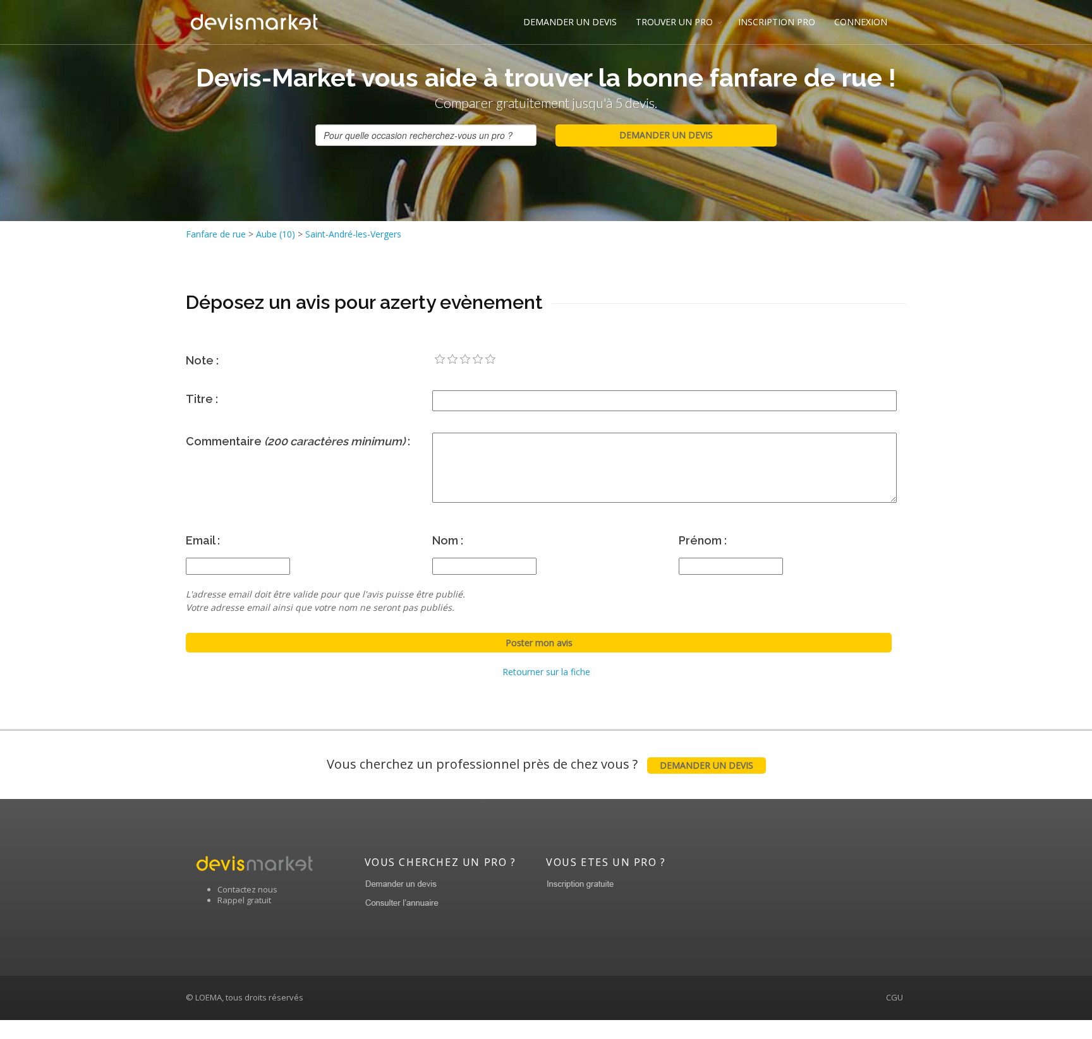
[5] (490, 359)
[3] (465, 359)
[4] (477, 359)
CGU (894, 997)
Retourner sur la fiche (546, 672)
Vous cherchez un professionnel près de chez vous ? (540, 763)
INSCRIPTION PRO (776, 22)
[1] (440, 359)
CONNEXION (860, 22)
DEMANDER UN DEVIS (570, 22)
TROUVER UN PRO (674, 22)
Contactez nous (247, 889)
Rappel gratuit (244, 900)
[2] (452, 359)
